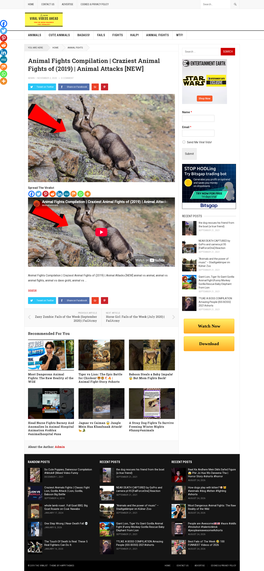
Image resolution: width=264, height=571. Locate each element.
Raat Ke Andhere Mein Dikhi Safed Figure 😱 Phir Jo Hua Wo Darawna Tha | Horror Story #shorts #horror (212, 473)
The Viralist (41, 565)
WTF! (179, 35)
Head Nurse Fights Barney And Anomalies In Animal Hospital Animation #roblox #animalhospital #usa (51, 428)
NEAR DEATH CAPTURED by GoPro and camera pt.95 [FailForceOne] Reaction (214, 244)
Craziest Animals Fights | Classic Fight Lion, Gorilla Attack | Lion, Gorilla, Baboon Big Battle (67, 491)
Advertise (67, 4)
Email (186, 127)
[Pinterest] (104, 86)
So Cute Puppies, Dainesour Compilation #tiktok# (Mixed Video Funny (68, 471)
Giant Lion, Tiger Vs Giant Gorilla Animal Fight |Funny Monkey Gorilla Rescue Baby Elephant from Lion (140, 527)
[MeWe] (66, 194)
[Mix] (73, 194)
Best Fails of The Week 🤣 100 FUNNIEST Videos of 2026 (206, 543)
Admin (31, 78)
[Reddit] (52, 194)
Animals (34, 35)
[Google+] (95, 86)
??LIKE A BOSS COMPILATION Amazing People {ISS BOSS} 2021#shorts (215, 302)
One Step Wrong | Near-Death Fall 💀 (66, 523)
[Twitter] (38, 194)
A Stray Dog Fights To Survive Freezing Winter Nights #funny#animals (151, 426)
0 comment (67, 78)
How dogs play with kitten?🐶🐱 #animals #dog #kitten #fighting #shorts (207, 491)
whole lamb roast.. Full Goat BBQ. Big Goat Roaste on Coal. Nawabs (66, 507)
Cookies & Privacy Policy (95, 4)
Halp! (134, 35)
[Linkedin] (59, 194)
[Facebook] (31, 194)
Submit (189, 153)
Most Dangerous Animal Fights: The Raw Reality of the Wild (50, 378)
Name (187, 112)
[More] (87, 194)
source (32, 290)
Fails (101, 35)
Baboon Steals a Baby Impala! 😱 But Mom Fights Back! (151, 376)
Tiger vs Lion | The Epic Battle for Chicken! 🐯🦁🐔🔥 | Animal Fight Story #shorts (100, 378)
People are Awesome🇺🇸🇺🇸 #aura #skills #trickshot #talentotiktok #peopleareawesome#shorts (212, 527)
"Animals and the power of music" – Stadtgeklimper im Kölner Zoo (214, 262)
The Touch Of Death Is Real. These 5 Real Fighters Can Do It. (65, 543)
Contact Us (47, 4)
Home (31, 4)
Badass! (83, 35)
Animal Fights (157, 35)
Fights (117, 35)
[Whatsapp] (80, 194)
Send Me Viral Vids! (199, 142)
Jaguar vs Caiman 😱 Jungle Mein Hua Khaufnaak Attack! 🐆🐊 (100, 426)
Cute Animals (59, 35)
